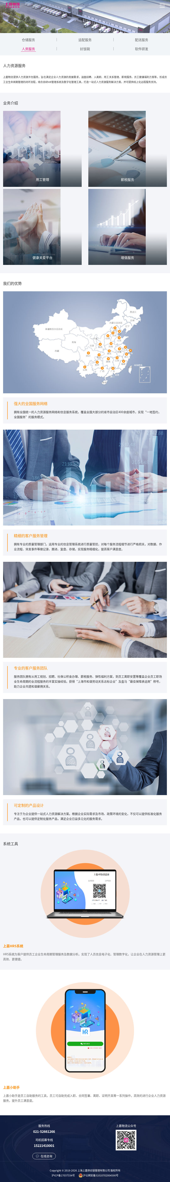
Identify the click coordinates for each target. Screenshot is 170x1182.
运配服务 (85, 39)
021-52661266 (44, 1131)
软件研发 (141, 48)
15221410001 (44, 1145)
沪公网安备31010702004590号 (100, 1175)
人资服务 (28, 48)
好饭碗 (85, 48)
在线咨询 (46, 1156)
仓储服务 (28, 39)
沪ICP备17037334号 (63, 1175)
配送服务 (141, 39)
